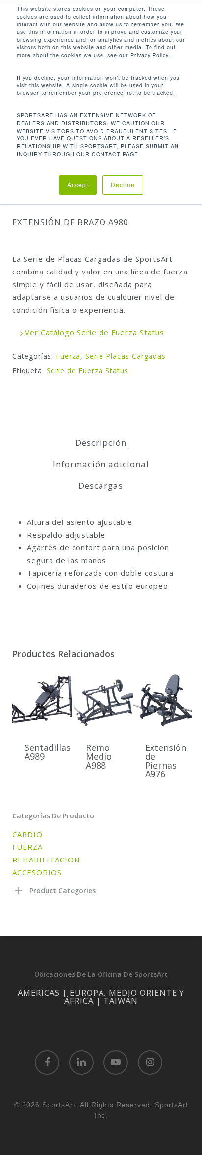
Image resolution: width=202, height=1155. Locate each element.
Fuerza (68, 356)
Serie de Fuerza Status (87, 370)
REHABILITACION (46, 859)
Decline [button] (123, 185)
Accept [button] (77, 185)
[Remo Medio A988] (103, 699)
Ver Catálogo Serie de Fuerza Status (93, 332)
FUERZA (27, 847)
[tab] (101, 443)
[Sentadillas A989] (42, 699)
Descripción (101, 442)
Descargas (100, 485)
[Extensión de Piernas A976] (162, 699)
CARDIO (27, 834)
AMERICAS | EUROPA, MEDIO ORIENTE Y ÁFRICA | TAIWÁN (101, 996)
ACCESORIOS (37, 872)
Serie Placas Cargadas (125, 356)
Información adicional (101, 464)
